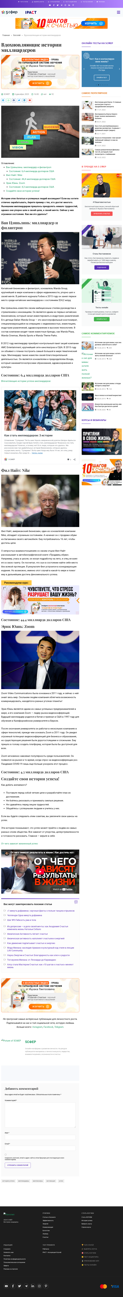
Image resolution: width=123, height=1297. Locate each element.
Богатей (16, 35)
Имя (7, 1133)
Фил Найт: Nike (14, 175)
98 (110, 398)
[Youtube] (49, 5)
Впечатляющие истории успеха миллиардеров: (26, 381)
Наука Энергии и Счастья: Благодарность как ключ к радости (38, 955)
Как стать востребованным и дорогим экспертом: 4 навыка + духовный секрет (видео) (107, 128)
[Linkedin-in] (69, 5)
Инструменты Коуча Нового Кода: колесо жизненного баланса (106, 116)
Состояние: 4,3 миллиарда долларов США (31, 187)
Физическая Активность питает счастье (27, 934)
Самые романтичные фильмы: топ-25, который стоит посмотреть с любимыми (107, 152)
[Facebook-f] (53, 5)
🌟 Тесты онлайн (89, 1265)
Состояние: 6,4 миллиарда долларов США (31, 171)
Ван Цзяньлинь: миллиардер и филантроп (28, 167)
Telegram (58, 1027)
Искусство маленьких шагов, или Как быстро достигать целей (108, 405)
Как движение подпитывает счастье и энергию (31, 943)
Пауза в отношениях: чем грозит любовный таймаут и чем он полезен (108, 140)
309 (110, 348)
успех (61, 1181)
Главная (6, 35)
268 (110, 359)
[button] (3, 100)
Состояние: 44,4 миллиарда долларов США (32, 179)
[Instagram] (65, 5)
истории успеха (8, 1181)
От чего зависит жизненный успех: (19, 843)
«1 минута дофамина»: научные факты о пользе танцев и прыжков (40, 910)
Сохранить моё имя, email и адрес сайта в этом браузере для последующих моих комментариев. (34, 1158)
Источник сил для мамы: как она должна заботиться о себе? (108, 343)
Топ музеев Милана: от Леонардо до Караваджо (31, 960)
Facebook (48, 1027)
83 (110, 410)
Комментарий (11, 1100)
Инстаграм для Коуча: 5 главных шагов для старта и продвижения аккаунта (108, 104)
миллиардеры (23, 1181)
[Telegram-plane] (61, 5)
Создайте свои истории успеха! (23, 190)
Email (7, 1144)
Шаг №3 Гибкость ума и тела (21, 920)
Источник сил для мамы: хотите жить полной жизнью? (108, 354)
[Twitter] (57, 5)
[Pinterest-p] (73, 5)
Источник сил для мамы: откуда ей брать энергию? (108, 384)
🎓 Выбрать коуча (89, 1249)
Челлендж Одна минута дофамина (24, 915)
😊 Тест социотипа (90, 1257)
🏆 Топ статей (88, 1245)
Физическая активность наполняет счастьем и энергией (35, 938)
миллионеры (38, 1181)
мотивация (50, 1181)
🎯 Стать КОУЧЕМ (89, 1253)
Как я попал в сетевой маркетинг (108, 395)
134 (110, 389)
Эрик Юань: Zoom (15, 183)
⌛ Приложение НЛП (90, 1261)
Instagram (37, 1027)
